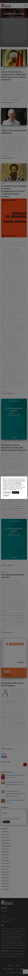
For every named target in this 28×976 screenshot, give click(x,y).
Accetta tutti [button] (15, 492)
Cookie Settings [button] (7, 492)
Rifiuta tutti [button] (6, 495)
